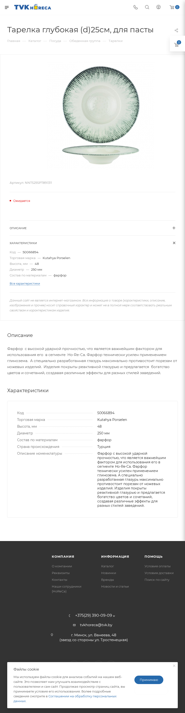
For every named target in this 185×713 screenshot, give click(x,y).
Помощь (154, 556)
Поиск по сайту (157, 580)
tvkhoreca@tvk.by (96, 625)
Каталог (107, 566)
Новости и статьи (115, 586)
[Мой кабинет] (158, 7)
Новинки (108, 573)
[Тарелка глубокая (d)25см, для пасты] (100, 115)
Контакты (59, 580)
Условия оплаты (158, 566)
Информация (115, 556)
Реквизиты (61, 573)
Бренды (107, 580)
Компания (63, 556)
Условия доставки (159, 573)
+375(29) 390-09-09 (93, 615)
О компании (62, 566)
